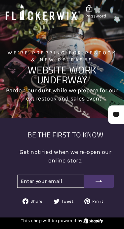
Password (95, 15)
